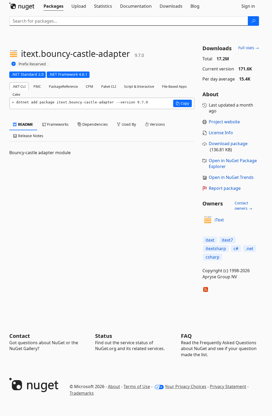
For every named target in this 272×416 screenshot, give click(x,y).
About (114, 386)
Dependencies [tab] (94, 124)
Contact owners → (243, 205)
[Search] (253, 21)
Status (103, 335)
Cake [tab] (16, 94)
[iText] (207, 220)
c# (235, 248)
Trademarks (82, 393)
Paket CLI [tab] (108, 86)
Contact (19, 335)
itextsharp (216, 248)
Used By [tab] (128, 124)
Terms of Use (137, 386)
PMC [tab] (37, 86)
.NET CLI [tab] (19, 86)
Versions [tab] (157, 124)
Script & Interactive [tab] (139, 86)
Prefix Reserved (32, 63)
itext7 (227, 240)
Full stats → (248, 47)
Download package (228, 143)
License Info (221, 133)
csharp (212, 257)
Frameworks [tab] (57, 124)
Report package (225, 188)
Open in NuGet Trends (231, 177)
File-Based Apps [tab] (174, 86)
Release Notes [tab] (30, 135)
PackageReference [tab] (63, 86)
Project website (224, 122)
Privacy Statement (228, 386)
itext (210, 240)
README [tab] (25, 124)
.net (249, 248)
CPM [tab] (89, 86)
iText (219, 220)
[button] (182, 103)
